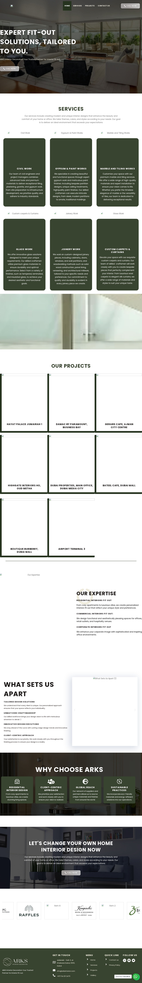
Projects (90, 6)
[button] (74, 710)
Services (77, 6)
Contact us (104, 6)
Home (67, 6)
